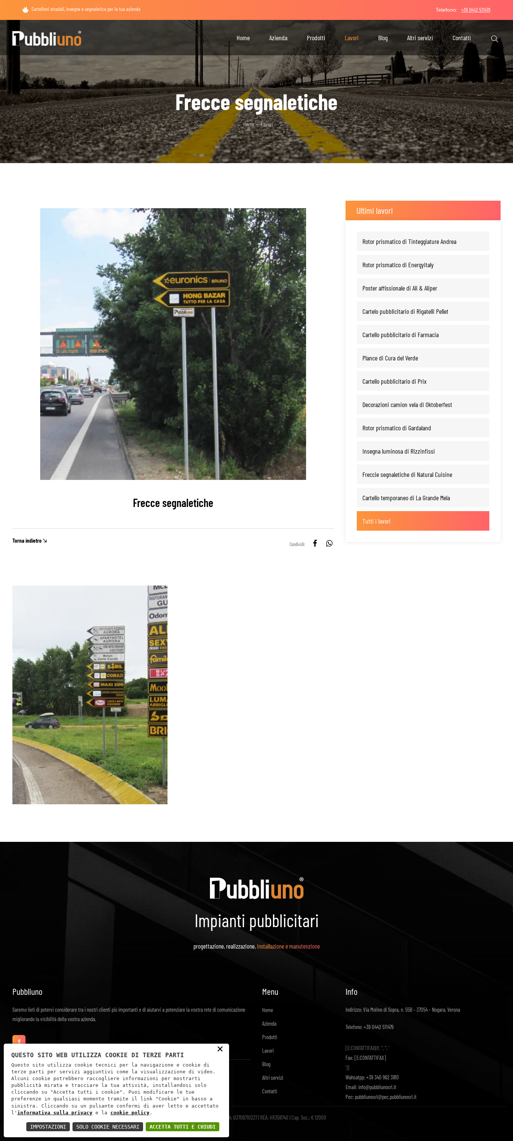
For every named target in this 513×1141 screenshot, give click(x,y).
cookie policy (129, 1112)
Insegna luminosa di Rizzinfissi (398, 451)
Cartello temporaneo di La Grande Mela (406, 497)
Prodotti (316, 37)
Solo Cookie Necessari (107, 1127)
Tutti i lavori (376, 521)
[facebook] (314, 544)
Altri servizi (420, 37)
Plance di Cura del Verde (390, 358)
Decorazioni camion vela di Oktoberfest (407, 404)
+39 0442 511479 (378, 1026)
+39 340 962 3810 (382, 1077)
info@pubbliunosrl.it (376, 1086)
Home (243, 37)
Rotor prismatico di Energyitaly (398, 264)
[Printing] (46, 36)
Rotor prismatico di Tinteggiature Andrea (409, 241)
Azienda (278, 37)
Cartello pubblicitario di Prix (394, 381)
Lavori (352, 37)
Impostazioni (48, 1127)
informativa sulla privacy (54, 1112)
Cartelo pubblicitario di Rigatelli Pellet (405, 311)
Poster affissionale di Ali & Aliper (399, 288)
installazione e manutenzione (288, 946)
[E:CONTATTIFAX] (369, 1057)
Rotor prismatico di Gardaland (396, 428)
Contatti (462, 37)
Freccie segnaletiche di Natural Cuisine (407, 474)
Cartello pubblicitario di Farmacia (400, 334)
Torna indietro (27, 540)
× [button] (220, 1048)
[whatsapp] (329, 544)
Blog (383, 37)
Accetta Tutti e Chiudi (182, 1127)
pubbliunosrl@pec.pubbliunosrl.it (385, 1096)
